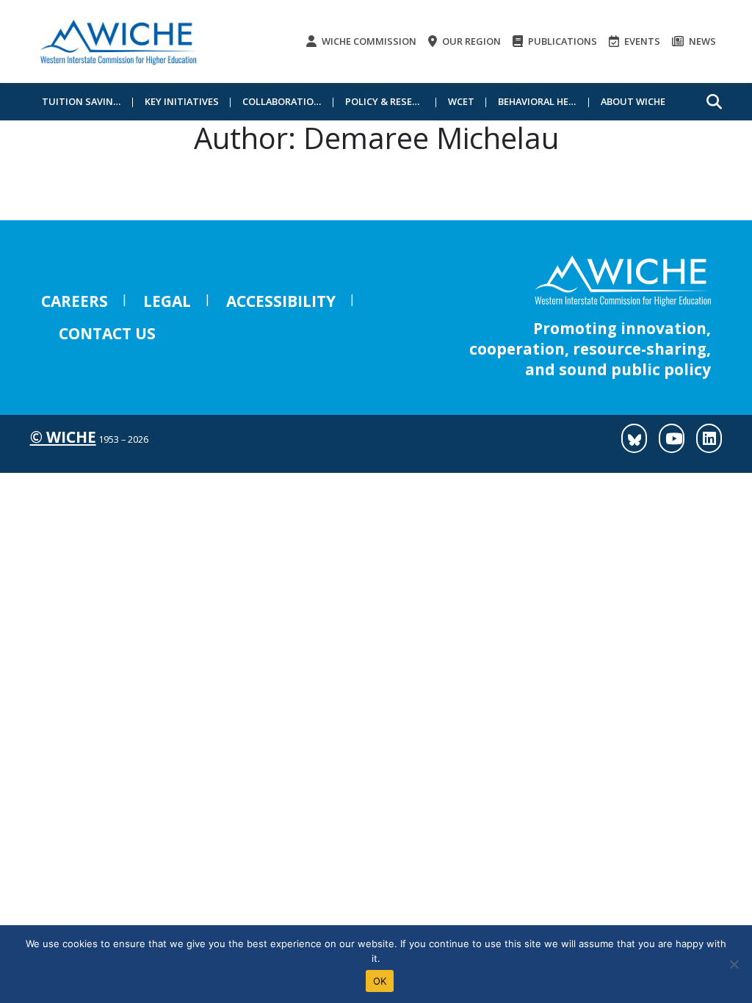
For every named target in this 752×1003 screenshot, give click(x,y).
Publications (561, 41)
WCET (461, 101)
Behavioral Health (543, 101)
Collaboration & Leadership (287, 101)
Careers (74, 301)
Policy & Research (390, 101)
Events (641, 41)
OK (380, 981)
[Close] (733, 964)
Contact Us (107, 333)
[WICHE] (118, 41)
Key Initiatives (182, 101)
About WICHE (633, 101)
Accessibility (281, 301)
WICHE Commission (367, 41)
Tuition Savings (84, 101)
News (701, 41)
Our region (470, 41)
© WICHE (63, 437)
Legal (167, 301)
